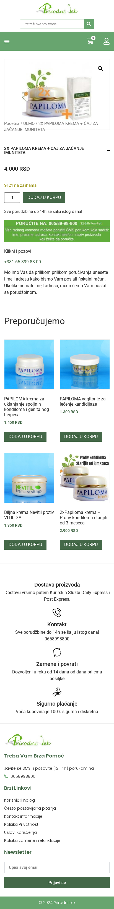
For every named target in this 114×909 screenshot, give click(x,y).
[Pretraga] (89, 24)
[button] (7, 41)
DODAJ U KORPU (44, 197)
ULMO (29, 123)
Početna (11, 123)
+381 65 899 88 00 (22, 261)
